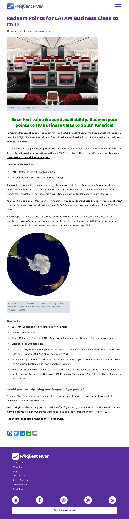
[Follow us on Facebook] (40, 500)
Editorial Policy (20, 484)
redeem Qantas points (85, 201)
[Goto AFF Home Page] (25, 6)
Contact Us (18, 462)
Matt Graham (43, 31)
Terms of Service (20, 480)
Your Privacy (19, 476)
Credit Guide (19, 489)
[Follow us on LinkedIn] (16, 500)
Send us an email (65, 510)
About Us (17, 467)
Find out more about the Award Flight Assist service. (35, 419)
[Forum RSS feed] (113, 500)
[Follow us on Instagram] (64, 500)
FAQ (15, 471)
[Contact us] (88, 500)
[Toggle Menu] (118, 6)
